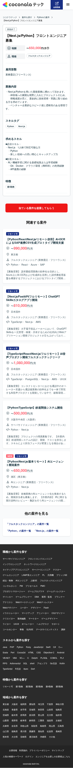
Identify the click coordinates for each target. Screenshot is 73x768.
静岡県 (32, 720)
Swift (48, 646)
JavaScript (38, 646)
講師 (63, 629)
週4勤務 (49, 686)
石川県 (50, 714)
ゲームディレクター (56, 591)
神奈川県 (60, 704)
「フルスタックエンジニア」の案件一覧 (27, 524)
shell (32, 663)
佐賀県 (50, 731)
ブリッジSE (61, 574)
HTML (31, 652)
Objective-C (48, 652)
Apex (25, 668)
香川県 (23, 731)
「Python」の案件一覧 (18, 530)
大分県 (15, 736)
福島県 (59, 709)
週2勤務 (29, 686)
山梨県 (6, 720)
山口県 (6, 731)
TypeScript (7, 668)
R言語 (18, 668)
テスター (57, 569)
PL (43, 574)
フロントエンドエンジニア (40, 558)
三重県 (41, 720)
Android (60, 652)
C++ (60, 646)
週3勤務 (39, 686)
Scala (5, 652)
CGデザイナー (58, 613)
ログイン (29, 756)
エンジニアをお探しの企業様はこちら (52, 756)
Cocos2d (21, 652)
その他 (52, 736)
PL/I (62, 657)
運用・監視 (47, 596)
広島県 (61, 725)
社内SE (29, 629)
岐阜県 (23, 720)
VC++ (22, 657)
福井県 (59, 714)
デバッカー (8, 596)
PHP (12, 646)
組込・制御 (8, 580)
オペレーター (28, 623)
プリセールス (31, 585)
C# (54, 646)
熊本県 (6, 736)
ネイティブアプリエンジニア (16, 569)
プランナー (59, 596)
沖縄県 (43, 736)
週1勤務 (19, 686)
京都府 (59, 720)
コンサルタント (10, 585)
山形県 (50, 709)
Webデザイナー (10, 607)
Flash (46, 607)
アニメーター (43, 613)
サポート (56, 623)
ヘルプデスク (43, 623)
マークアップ (28, 613)
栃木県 (15, 714)
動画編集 (22, 618)
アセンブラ (42, 663)
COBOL (53, 657)
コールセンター (10, 629)
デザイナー (36, 607)
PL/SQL (44, 657)
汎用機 (51, 574)
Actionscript (15, 663)
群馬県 (23, 714)
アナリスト (8, 602)
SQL (25, 663)
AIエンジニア (22, 580)
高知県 (41, 731)
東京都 (6, 704)
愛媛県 (32, 731)
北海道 (6, 709)
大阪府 (15, 704)
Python (10, 126)
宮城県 (32, 709)
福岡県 (23, 704)
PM (21, 585)
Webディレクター (45, 602)
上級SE (33, 580)
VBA (15, 657)
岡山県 (52, 725)
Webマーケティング (25, 602)
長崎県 (59, 731)
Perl (12, 652)
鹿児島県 (33, 736)
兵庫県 (6, 725)
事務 (22, 629)
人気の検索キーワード (13, 756)
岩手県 (23, 709)
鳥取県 (34, 725)
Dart (33, 668)
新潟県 (32, 714)
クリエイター (9, 618)
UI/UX (16, 623)
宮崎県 (23, 736)
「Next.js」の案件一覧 (46, 530)
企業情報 (13, 750)
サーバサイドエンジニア (14, 558)
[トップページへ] (23, 4)
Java (5, 646)
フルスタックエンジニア (39, 55)
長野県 (15, 720)
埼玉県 (41, 704)
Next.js (21, 126)
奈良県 (15, 725)
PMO (42, 585)
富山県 (41, 714)
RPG (5, 663)
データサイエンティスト (47, 629)
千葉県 (50, 704)
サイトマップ (58, 750)
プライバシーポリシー (39, 750)
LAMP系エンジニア (31, 574)
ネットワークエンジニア (35, 564)
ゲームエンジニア (11, 574)
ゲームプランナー (24, 596)
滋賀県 (50, 720)
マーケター (34, 618)
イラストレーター (11, 613)
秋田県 (41, 709)
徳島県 (15, 731)
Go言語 (53, 663)
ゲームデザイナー (49, 618)
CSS (38, 652)
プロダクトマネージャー (14, 591)
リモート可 (8, 686)
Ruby (28, 646)
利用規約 (23, 750)
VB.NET (6, 657)
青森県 (15, 709)
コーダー (24, 607)
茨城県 (6, 714)
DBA (37, 596)
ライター (7, 623)
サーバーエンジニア (41, 569)
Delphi (35, 657)
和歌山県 (24, 725)
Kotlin (62, 663)
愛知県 (32, 704)
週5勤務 (10, 186)
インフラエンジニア (12, 564)
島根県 (43, 725)
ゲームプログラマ (36, 591)
